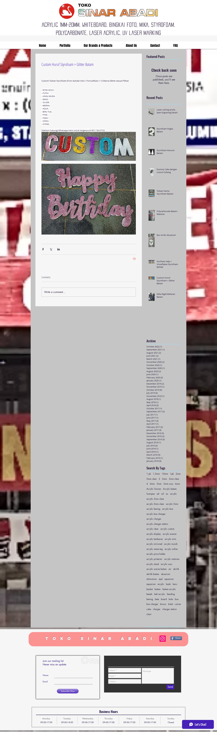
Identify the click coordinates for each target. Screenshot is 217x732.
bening (149, 599)
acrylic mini (170, 538)
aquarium (151, 584)
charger (156, 609)
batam (158, 589)
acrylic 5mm (172, 503)
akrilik (176, 568)
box (177, 599)
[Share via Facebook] (42, 249)
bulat (170, 604)
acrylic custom (167, 528)
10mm (165, 473)
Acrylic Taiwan (153, 488)
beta (157, 599)
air (170, 568)
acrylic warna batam (156, 568)
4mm (152, 483)
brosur (163, 604)
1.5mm (156, 473)
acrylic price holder (155, 553)
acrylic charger (153, 518)
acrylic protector (154, 558)
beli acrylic (159, 594)
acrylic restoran (171, 558)
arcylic (161, 584)
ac (167, 493)
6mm (177, 483)
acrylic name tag (154, 548)
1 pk (148, 473)
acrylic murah (170, 543)
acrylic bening (153, 508)
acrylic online (171, 548)
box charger (152, 604)
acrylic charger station (157, 523)
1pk (172, 473)
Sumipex (150, 493)
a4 (158, 493)
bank (168, 584)
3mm (164, 478)
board (164, 599)
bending (171, 594)
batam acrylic (169, 589)
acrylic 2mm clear (155, 498)
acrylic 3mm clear (155, 503)
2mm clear (151, 478)
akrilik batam (152, 574)
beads (149, 594)
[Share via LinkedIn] (58, 249)
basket (149, 589)
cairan (178, 604)
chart (148, 614)
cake (148, 609)
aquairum (169, 578)
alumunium (151, 578)
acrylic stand (152, 564)
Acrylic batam (170, 488)
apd (161, 578)
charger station (169, 609)
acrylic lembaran (154, 538)
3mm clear (174, 478)
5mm (159, 483)
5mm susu (168, 483)
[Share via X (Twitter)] (50, 249)
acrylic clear (152, 528)
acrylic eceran (169, 533)
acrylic (173, 493)
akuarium (165, 574)
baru (175, 584)
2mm (178, 473)
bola (171, 599)
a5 (162, 493)
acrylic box (167, 508)
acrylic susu (166, 564)
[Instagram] (162, 639)
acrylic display (153, 533)
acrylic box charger (156, 513)
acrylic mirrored (154, 543)
